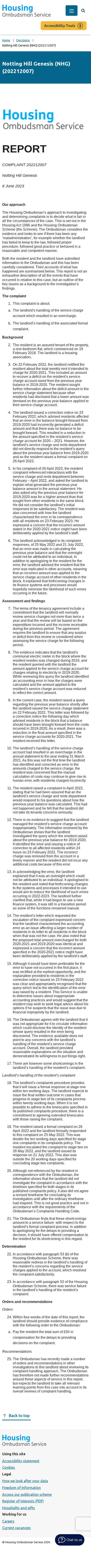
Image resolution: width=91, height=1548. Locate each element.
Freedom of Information (21, 1488)
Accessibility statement (20, 1461)
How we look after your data (25, 1481)
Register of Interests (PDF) (23, 1501)
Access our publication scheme (27, 1494)
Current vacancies (16, 1528)
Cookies (8, 1467)
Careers (8, 1521)
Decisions (23, 40)
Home (6, 40)
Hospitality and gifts (18, 1508)
